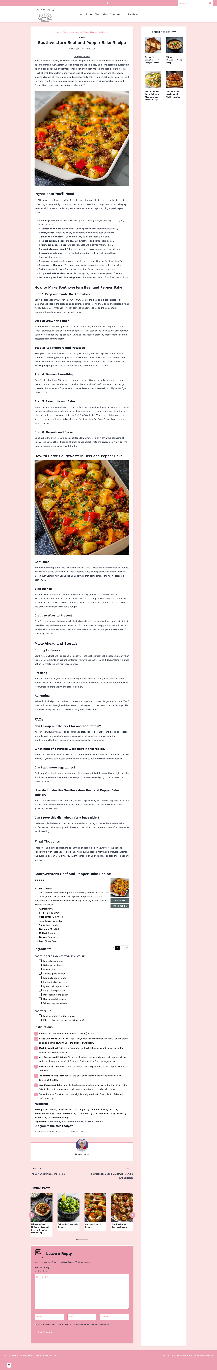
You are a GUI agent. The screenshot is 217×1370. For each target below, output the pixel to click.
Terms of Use (42, 1355)
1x (117, 947)
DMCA (15, 1355)
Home (81, 14)
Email (72, 1316)
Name (40, 1316)
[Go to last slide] (31, 1215)
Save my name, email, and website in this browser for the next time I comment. (73, 1324)
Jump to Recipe (82, 56)
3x (127, 947)
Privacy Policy (132, 14)
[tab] (77, 1239)
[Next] (132, 1215)
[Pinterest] (108, 3)
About (112, 14)
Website (105, 1316)
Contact (120, 14)
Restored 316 (208, 1355)
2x (122, 947)
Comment (42, 1277)
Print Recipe (120, 906)
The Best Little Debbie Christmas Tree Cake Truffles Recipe (111, 1173)
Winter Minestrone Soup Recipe (174, 60)
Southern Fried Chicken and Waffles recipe (173, 94)
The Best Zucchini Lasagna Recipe (48, 1171)
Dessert (89, 14)
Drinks (104, 14)
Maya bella (75, 49)
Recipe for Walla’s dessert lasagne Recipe (152, 60)
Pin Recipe (120, 900)
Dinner (97, 14)
